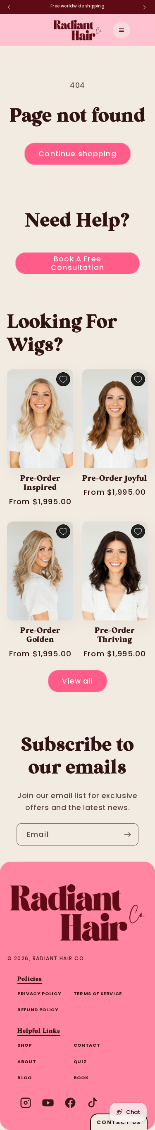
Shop (24, 1045)
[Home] (77, 913)
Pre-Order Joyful (114, 479)
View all (77, 681)
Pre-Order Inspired (40, 483)
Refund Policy (38, 1009)
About (26, 1061)
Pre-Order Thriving (115, 635)
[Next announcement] (145, 7)
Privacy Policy (39, 993)
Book (81, 1077)
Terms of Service (98, 993)
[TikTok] (92, 1103)
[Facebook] (70, 1103)
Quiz (80, 1061)
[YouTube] (48, 1103)
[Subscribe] (127, 834)
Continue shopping (77, 154)
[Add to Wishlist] (63, 379)
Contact (87, 1045)
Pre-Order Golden (40, 635)
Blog (24, 1077)
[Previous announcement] (9, 7)
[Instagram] (25, 1103)
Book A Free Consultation (77, 263)
